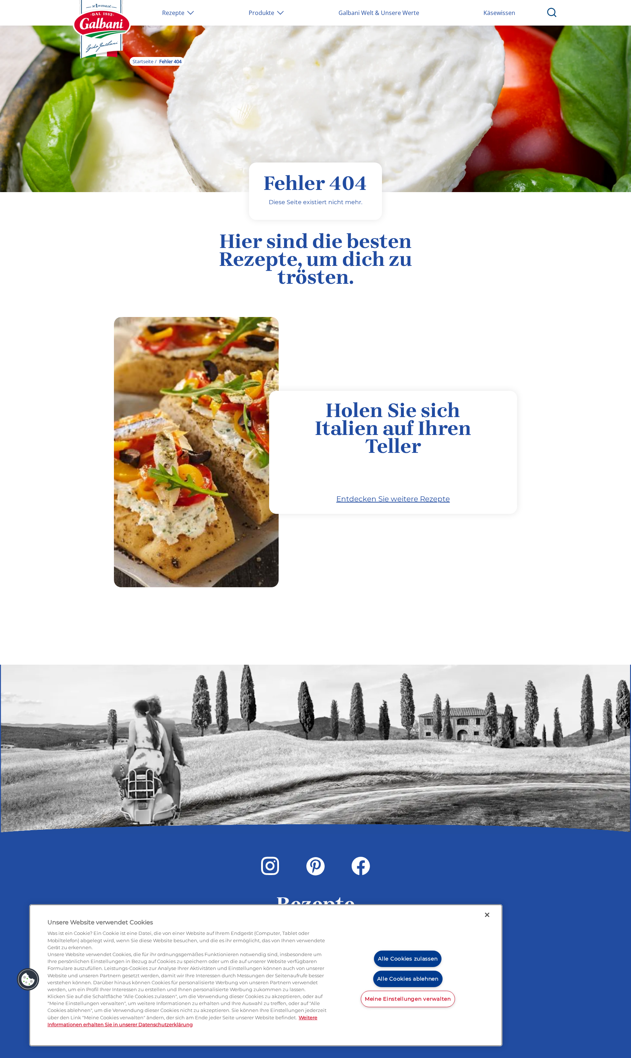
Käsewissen (499, 13)
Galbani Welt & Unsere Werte (379, 13)
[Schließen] (487, 915)
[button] (28, 979)
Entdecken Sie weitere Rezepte (393, 499)
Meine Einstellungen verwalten (408, 998)
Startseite (143, 61)
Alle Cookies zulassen (407, 958)
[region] (265, 975)
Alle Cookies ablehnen (408, 978)
